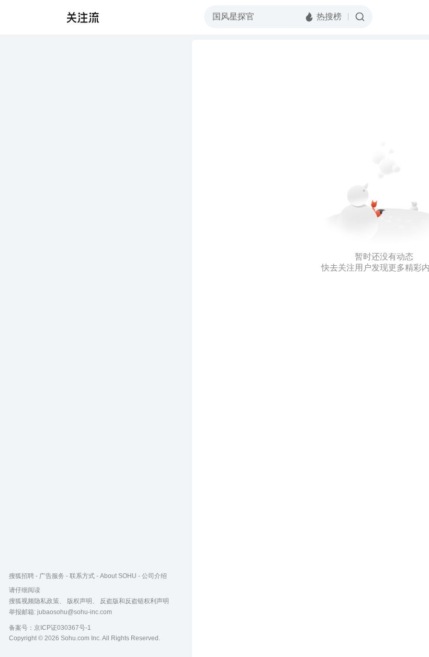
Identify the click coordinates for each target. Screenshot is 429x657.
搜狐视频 (29, 17)
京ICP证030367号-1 (62, 627)
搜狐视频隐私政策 (34, 601)
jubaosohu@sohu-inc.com (74, 612)
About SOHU (118, 576)
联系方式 (82, 576)
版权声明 (79, 601)
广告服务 (51, 576)
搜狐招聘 (21, 576)
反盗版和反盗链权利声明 (134, 601)
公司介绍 (154, 576)
